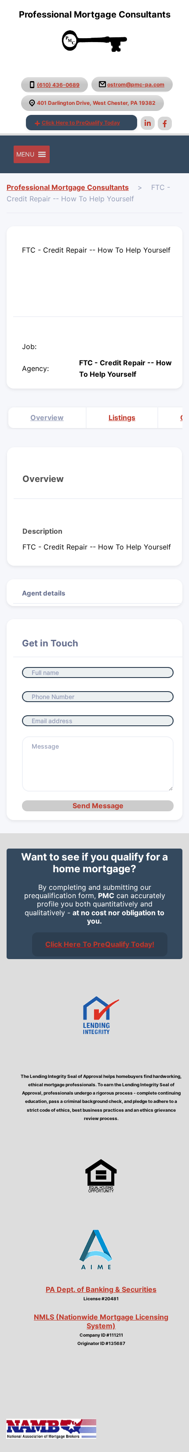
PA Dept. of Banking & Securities (101, 1289)
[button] (25, 154)
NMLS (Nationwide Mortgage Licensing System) (101, 1321)
